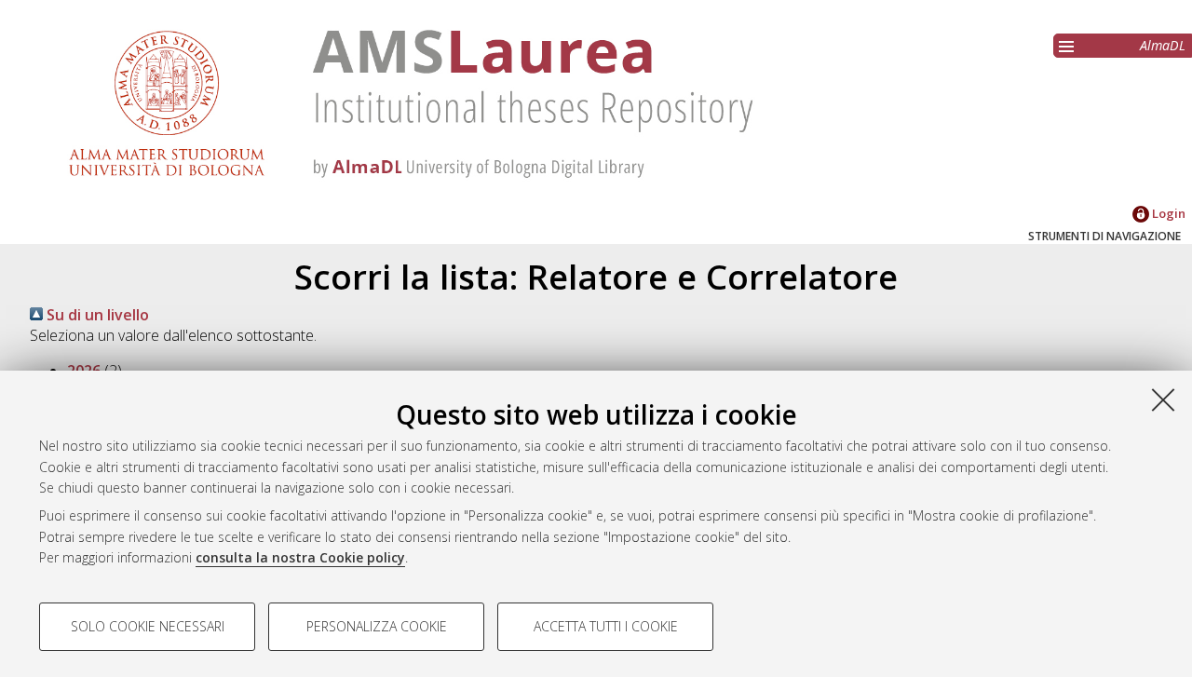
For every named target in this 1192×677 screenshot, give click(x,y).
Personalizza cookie (376, 626)
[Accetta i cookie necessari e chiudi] (1163, 399)
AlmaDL (1162, 45)
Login (1167, 213)
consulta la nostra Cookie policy (300, 557)
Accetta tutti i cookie (606, 626)
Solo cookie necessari (147, 626)
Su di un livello (96, 315)
